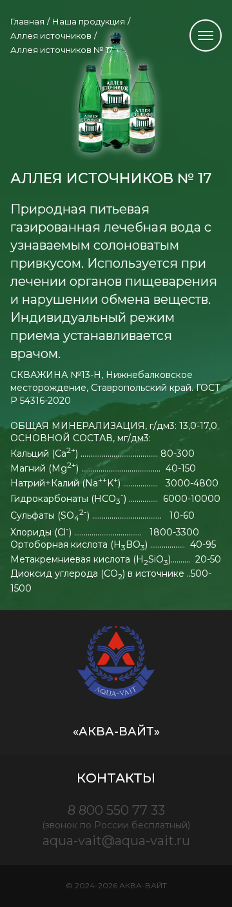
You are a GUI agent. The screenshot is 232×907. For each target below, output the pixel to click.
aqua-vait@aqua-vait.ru (116, 840)
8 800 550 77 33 (116, 816)
